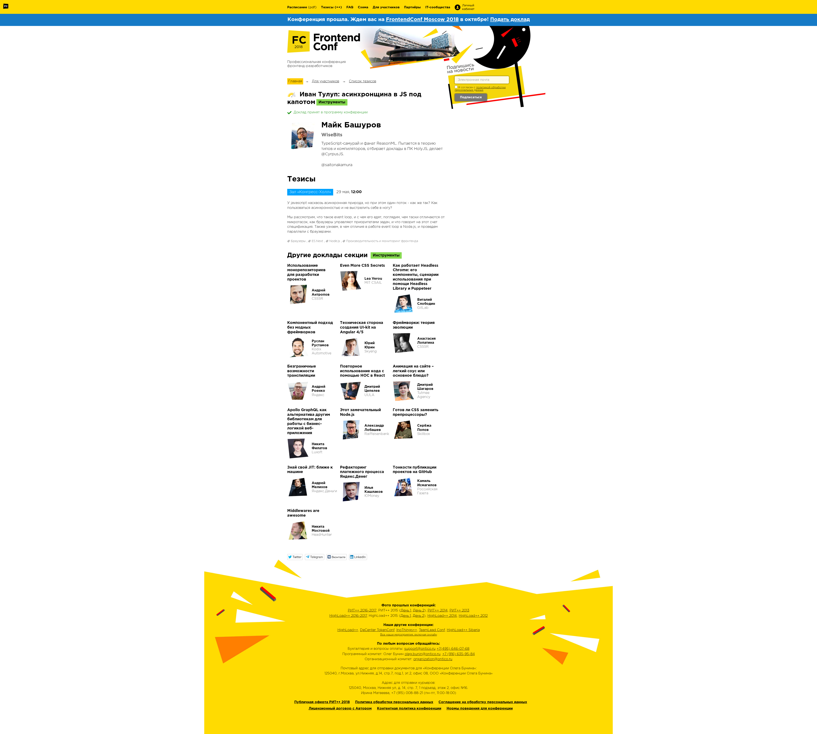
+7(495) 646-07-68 (453, 648)
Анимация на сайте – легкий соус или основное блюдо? (413, 371)
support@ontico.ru (420, 648)
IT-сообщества (437, 7)
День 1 (406, 610)
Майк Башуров (351, 125)
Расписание (297, 7)
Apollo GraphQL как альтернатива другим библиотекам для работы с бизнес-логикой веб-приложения (308, 421)
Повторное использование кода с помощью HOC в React (362, 371)
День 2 (418, 610)
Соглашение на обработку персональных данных (482, 702)
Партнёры (412, 7)
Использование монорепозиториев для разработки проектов (306, 272)
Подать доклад (510, 19)
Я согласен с (480, 88)
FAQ (349, 7)
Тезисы (327, 7)
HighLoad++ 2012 (473, 615)
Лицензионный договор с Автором (340, 708)
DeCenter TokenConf (377, 630)
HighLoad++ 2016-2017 (348, 615)
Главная (295, 81)
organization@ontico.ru (432, 659)
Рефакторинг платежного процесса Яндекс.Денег (362, 472)
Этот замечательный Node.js (360, 412)
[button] (295, 557)
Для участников (386, 7)
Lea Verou (373, 278)
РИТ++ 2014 (438, 610)
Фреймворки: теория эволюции (414, 325)
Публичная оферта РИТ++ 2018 (322, 702)
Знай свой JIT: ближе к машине (310, 470)
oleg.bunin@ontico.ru (422, 654)
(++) (338, 7)
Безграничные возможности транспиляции (301, 371)
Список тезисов (362, 81)
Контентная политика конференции (409, 708)
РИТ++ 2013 (459, 610)
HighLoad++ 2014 (442, 615)
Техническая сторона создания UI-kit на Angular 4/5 (361, 327)
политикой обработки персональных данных (480, 88)
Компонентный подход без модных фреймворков (310, 327)
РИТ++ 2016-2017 (362, 610)
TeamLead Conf (432, 630)
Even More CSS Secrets (362, 265)
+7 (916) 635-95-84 (458, 654)
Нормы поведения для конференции (480, 708)
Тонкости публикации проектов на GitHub (414, 470)
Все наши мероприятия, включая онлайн (408, 635)
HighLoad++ (347, 630)
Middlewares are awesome (303, 513)
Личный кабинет (468, 7)
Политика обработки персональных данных (394, 702)
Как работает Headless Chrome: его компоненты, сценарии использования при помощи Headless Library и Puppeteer (415, 277)
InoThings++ (406, 630)
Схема (363, 7)
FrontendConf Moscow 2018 (422, 19)
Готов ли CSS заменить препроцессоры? (415, 412)
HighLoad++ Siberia (463, 630)
